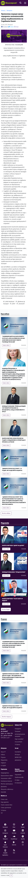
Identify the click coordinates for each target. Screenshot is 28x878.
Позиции (4, 619)
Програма (17, 731)
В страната (18, 783)
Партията (4, 769)
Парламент (18, 775)
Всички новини (6, 513)
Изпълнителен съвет (7, 776)
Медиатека (5, 523)
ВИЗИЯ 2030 (18, 757)
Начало (3, 10)
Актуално (9, 10)
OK (11, 875)
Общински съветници (7, 789)
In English (3, 765)
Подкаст (3, 763)
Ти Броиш (17, 744)
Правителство (19, 777)
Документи (18, 760)
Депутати (4, 786)
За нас (16, 748)
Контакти (18, 752)
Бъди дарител (5, 802)
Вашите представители (19, 770)
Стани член (4, 799)
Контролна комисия (6, 781)
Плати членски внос (6, 805)
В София (17, 780)
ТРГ (2, 813)
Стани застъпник (6, 808)
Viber (17, 27)
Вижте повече (6, 345)
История (17, 755)
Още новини (5, 314)
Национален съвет (6, 778)
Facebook (5, 27)
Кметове (3, 792)
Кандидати (18, 729)
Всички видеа (6, 609)
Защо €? (3, 752)
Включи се (4, 796)
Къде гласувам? (19, 739)
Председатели (5, 773)
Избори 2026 (18, 725)
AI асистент (18, 742)
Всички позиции (6, 717)
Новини (3, 755)
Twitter (12, 27)
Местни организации (7, 784)
